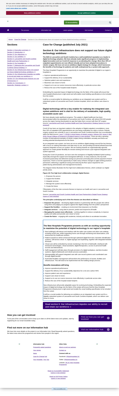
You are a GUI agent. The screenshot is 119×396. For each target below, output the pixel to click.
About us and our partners (67, 347)
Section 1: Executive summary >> (19, 50)
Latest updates (68, 30)
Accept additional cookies (78, 13)
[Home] (8, 30)
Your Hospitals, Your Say (41, 359)
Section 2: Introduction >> (16, 52)
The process (25, 30)
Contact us (108, 30)
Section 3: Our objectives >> (17, 54)
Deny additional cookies (23, 13)
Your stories (37, 350)
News (35, 353)
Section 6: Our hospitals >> (16, 63)
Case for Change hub (40, 356)
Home (10, 39)
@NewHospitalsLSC (72, 356)
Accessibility (72, 22)
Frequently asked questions (42, 347)
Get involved (89, 30)
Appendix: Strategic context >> (17, 85)
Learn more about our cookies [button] (16, 8)
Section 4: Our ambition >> (16, 56)
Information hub (46, 30)
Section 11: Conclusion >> (16, 83)
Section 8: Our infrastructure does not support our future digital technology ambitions (57, 39)
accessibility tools (59, 389)
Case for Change (20, 39)
